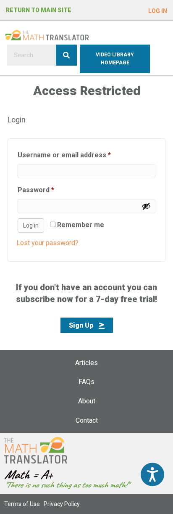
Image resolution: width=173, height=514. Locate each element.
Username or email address (78, 155)
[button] (157, 9)
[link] (86, 363)
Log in (31, 225)
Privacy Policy (62, 504)
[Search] (66, 55)
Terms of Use (22, 504)
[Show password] (146, 206)
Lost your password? (47, 243)
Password (50, 189)
